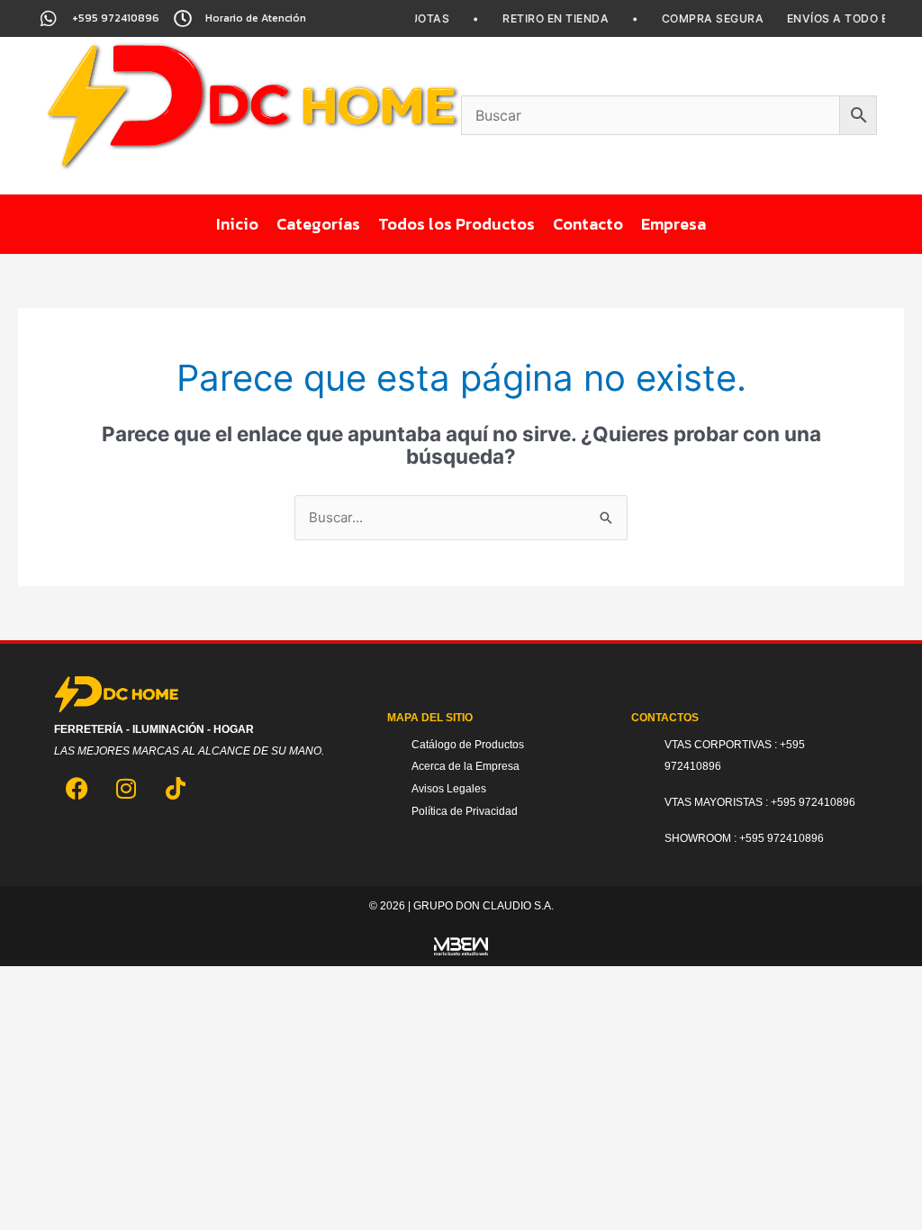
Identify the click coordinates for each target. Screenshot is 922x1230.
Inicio (237, 224)
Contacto (588, 224)
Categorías (318, 224)
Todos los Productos (456, 224)
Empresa (673, 224)
